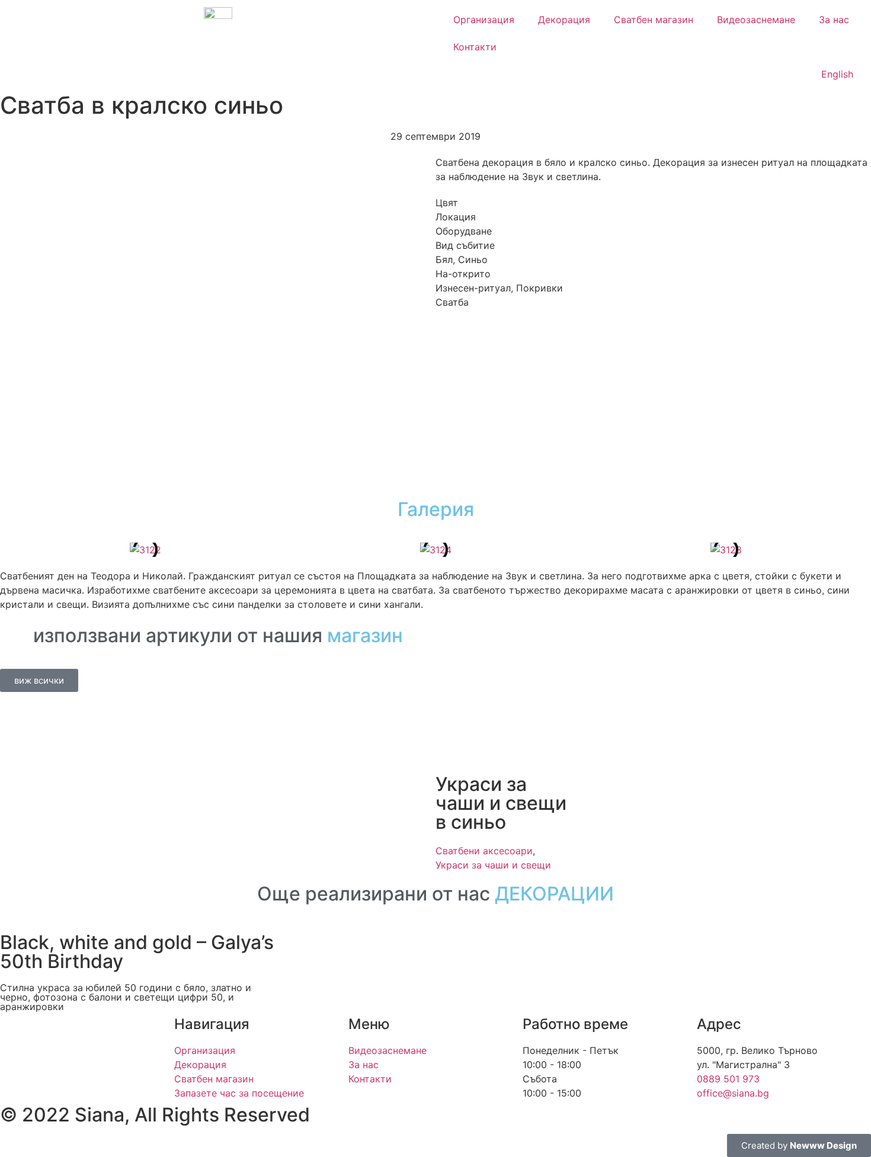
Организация (483, 19)
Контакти (475, 47)
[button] (11, 549)
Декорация (564, 19)
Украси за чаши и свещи (493, 865)
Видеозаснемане (756, 19)
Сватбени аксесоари (484, 851)
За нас (834, 19)
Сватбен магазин (653, 19)
